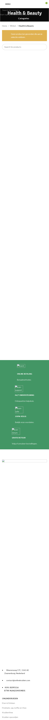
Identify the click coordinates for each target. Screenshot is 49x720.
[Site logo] (24, 4)
